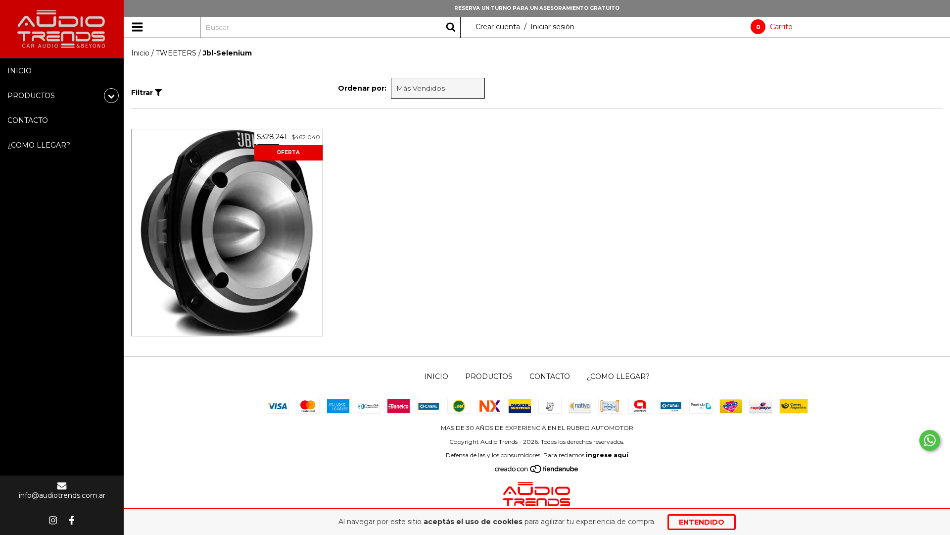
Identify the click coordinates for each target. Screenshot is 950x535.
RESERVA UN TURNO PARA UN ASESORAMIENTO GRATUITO (536, 8)
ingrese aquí (607, 455)
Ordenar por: (362, 88)
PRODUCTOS (489, 376)
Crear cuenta (497, 26)
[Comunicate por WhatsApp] (929, 440)
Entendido (701, 522)
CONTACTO (27, 120)
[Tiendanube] (537, 471)
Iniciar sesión (552, 26)
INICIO (19, 70)
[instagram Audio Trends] (53, 520)
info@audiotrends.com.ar (62, 495)
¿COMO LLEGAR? (38, 145)
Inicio (140, 53)
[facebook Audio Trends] (72, 520)
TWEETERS (176, 53)
